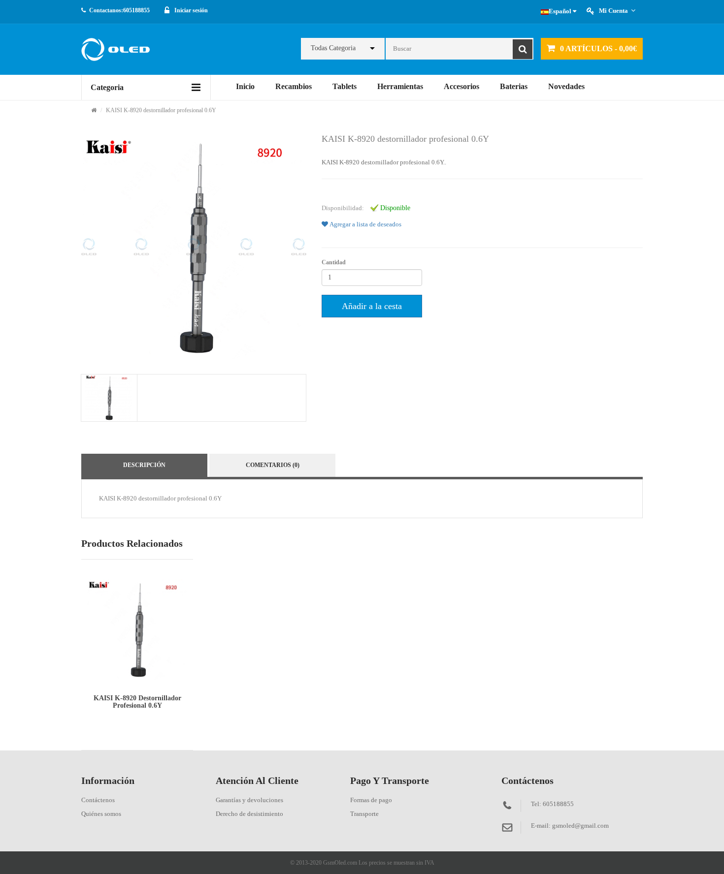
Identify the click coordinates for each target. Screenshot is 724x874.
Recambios (293, 86)
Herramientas (400, 86)
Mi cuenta (613, 10)
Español (561, 11)
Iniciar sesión (191, 10)
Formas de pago (371, 800)
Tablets (344, 86)
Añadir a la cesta (372, 306)
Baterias (513, 86)
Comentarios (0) (272, 465)
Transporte (364, 813)
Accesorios (461, 86)
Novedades (566, 86)
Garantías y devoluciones (249, 800)
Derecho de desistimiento (249, 813)
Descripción (144, 465)
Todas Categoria (333, 48)
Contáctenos (98, 800)
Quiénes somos (101, 813)
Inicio (245, 86)
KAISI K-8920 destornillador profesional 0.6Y (161, 110)
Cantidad (334, 262)
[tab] (108, 398)
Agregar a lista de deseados (364, 224)
